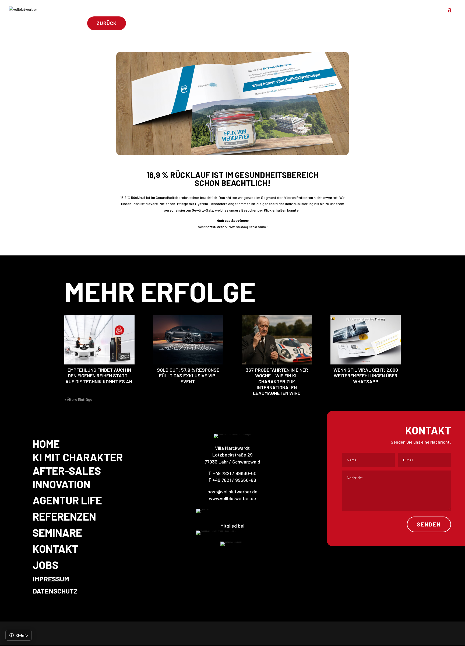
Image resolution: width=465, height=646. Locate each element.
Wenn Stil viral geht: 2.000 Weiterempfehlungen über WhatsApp (365, 375)
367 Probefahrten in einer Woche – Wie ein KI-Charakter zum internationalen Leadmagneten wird (277, 381)
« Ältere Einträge (78, 399)
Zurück (107, 23)
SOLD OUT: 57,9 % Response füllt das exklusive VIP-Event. (188, 375)
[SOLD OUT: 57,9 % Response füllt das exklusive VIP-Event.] (188, 339)
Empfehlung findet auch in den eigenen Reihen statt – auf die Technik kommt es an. (99, 375)
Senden (429, 524)
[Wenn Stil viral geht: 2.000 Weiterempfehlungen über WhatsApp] (365, 339)
